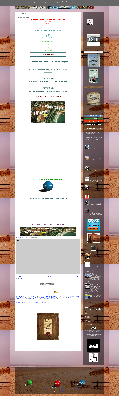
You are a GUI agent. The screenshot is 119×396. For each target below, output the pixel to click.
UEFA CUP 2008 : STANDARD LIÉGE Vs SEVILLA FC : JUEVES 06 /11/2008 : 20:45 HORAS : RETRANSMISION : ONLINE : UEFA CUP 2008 (96, 168)
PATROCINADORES (88, 324)
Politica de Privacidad (67, 388)
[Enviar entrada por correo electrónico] (30, 237)
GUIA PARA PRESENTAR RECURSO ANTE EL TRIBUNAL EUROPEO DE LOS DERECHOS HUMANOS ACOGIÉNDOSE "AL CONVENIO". (95, 264)
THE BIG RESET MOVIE (94, 195)
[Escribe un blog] (33, 237)
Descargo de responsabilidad (54, 388)
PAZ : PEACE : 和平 (42, 302)
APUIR (86, 261)
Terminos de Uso (42, 388)
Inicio (49, 276)
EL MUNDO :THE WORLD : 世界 (46, 297)
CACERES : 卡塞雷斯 (34, 302)
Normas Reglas (77, 388)
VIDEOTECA (87, 323)
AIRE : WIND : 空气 (72, 297)
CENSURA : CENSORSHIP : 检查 (33, 301)
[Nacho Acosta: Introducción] (93, 24)
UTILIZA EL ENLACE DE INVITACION (93, 336)
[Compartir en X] (34, 237)
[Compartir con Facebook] (35, 237)
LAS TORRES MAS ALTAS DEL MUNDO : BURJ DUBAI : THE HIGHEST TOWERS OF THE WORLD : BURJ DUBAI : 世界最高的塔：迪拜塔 (96, 158)
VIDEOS (91, 254)
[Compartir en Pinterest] (36, 237)
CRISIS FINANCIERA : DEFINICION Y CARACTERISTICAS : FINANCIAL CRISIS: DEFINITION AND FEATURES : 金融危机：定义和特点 (96, 187)
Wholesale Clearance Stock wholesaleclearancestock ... (90, 135)
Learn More (83, 2)
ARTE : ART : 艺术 (61, 297)
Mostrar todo (101, 303)
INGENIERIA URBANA (89, 273)
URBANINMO (87, 294)
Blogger (63, 391)
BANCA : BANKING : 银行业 (37, 298)
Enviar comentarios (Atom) (26, 278)
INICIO (86, 313)
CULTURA (86, 320)
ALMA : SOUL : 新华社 (65, 296)
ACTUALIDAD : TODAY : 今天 (25, 296)
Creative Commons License (93, 331)
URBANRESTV (88, 253)
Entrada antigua (76, 276)
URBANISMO (87, 317)
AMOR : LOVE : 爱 (51, 298)
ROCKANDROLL (88, 321)
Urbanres (93, 330)
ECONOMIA (87, 316)
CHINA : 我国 (61, 298)
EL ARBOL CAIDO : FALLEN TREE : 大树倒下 (69, 301)
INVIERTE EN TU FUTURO (93, 337)
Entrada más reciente (21, 276)
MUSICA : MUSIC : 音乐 (21, 298)
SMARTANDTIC (88, 283)
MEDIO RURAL (87, 319)
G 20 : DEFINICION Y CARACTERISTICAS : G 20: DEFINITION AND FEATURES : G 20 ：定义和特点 (96, 211)
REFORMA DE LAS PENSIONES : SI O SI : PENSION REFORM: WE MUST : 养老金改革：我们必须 (96, 202)
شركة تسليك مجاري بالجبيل (89, 139)
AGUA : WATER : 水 (31, 297)
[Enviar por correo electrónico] (32, 237)
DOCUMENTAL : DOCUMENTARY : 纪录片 (51, 301)
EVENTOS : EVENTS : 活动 (47, 296)
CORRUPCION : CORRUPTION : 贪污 (22, 302)
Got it (89, 2)
